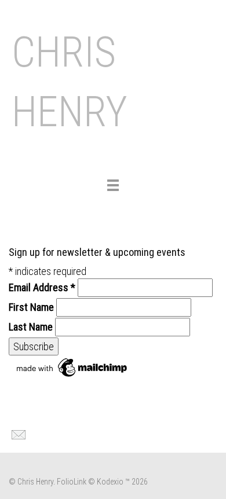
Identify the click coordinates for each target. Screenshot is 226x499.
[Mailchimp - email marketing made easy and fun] (72, 367)
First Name (31, 307)
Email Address (42, 287)
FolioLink (71, 481)
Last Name (31, 327)
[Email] (17, 433)
